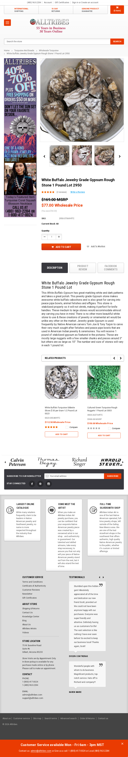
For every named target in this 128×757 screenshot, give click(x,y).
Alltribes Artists (29, 628)
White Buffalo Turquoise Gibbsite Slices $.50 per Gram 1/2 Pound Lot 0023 (61, 410)
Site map (37, 718)
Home (7, 50)
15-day (56, 10)
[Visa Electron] (104, 736)
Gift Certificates (29, 598)
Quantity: (46, 231)
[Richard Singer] (79, 462)
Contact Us (27, 612)
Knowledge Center (30, 616)
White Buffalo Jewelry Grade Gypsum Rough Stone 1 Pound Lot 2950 (38, 53)
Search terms (50, 718)
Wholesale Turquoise (48, 50)
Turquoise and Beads (24, 50)
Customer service (21, 718)
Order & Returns (87, 718)
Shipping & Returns (31, 608)
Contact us (103, 718)
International (21, 10)
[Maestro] (112, 736)
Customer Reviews (31, 590)
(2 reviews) (61, 192)
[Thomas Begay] (48, 462)
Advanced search (68, 718)
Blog (24, 620)
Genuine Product (90, 10)
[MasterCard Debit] (94, 736)
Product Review (82, 268)
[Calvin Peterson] (17, 462)
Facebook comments (111, 268)
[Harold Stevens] (111, 462)
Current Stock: (50, 224)
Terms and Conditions (32, 582)
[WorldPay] (80, 736)
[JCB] (121, 736)
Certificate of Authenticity (34, 586)
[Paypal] (68, 736)
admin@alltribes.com (41, 750)
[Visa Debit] (87, 736)
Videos (25, 632)
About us (6, 718)
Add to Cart (63, 247)
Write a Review (77, 192)
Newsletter (27, 594)
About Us (26, 624)
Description (54, 267)
